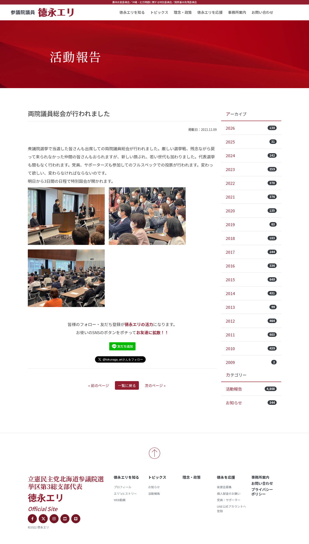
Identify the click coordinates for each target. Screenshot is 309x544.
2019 (250, 224)
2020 (250, 210)
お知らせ (250, 403)
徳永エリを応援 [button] (210, 12)
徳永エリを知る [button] (132, 12)
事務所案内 (237, 12)
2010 (250, 348)
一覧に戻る (127, 385)
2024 (250, 155)
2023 (250, 169)
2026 (250, 128)
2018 (250, 238)
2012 (250, 321)
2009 (250, 362)
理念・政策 (183, 12)
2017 (250, 252)
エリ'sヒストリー (125, 493)
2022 (250, 183)
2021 (250, 197)
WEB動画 (120, 500)
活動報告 (250, 389)
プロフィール (122, 487)
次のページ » (155, 385)
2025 (250, 142)
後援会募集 (224, 487)
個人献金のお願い (228, 493)
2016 (250, 266)
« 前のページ (98, 385)
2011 (250, 335)
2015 (250, 279)
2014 (250, 293)
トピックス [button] (159, 12)
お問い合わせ (262, 12)
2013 (250, 307)
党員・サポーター (228, 500)
